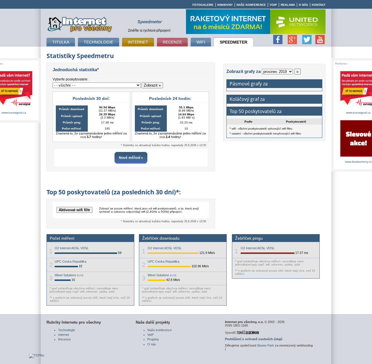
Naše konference (251, 4)
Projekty (153, 339)
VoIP (273, 4)
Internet (63, 334)
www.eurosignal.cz (14, 112)
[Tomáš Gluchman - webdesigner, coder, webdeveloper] (247, 332)
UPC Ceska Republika (70, 261)
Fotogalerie (203, 4)
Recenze (64, 339)
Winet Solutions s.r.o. (69, 275)
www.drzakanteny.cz (358, 161)
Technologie (66, 330)
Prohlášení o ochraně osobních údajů (253, 339)
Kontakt (319, 4)
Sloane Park (265, 345)
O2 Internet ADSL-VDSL (72, 248)
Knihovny (225, 4)
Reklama (288, 4)
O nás (303, 4)
